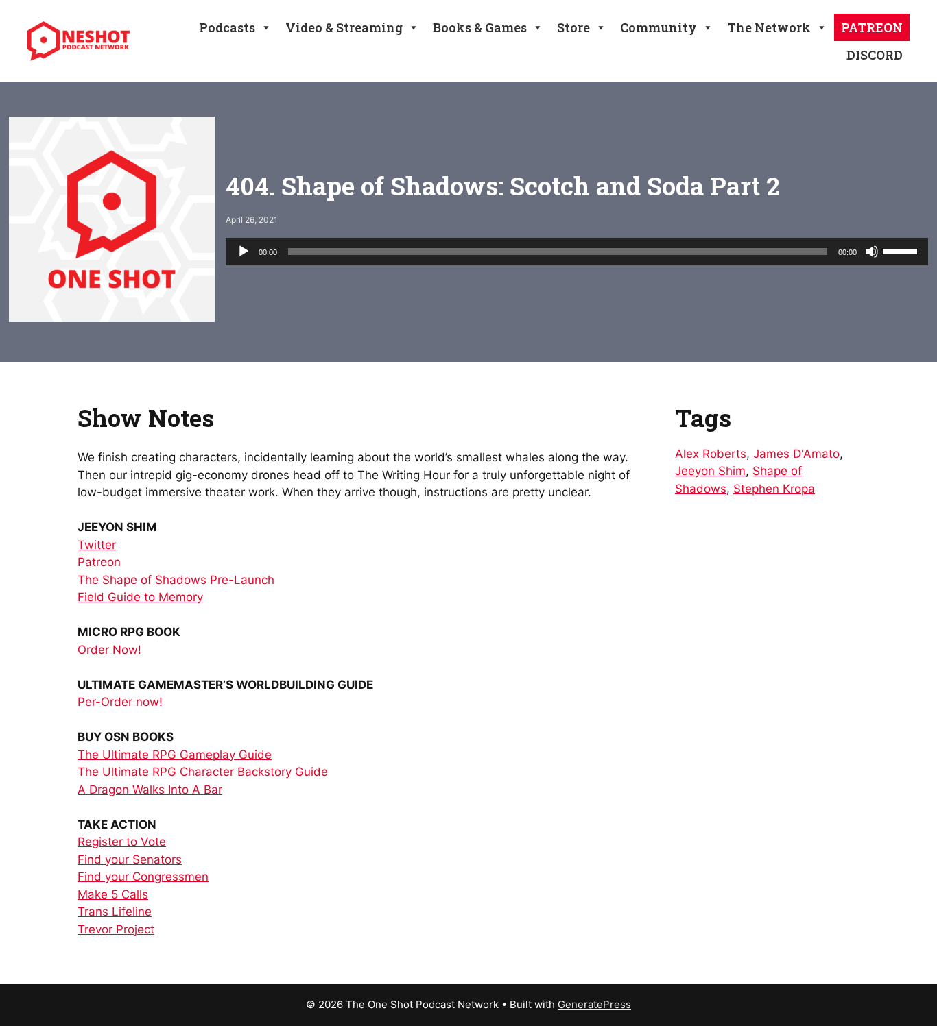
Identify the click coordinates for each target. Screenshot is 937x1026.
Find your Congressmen (143, 876)
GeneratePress (594, 1004)
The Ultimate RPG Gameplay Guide (175, 754)
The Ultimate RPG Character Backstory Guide (203, 772)
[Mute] (872, 251)
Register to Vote (122, 841)
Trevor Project (116, 929)
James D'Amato (796, 454)
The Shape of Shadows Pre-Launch (176, 580)
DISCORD (874, 55)
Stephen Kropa (774, 489)
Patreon (99, 562)
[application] (577, 251)
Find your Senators (130, 859)
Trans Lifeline (115, 911)
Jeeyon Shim (710, 471)
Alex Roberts (710, 454)
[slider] (902, 250)
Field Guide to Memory (140, 597)
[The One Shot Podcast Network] (78, 40)
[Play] (243, 251)
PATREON (872, 27)
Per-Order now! (120, 702)
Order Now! (109, 650)
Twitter (97, 545)
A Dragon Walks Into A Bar (150, 789)
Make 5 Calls (113, 894)
